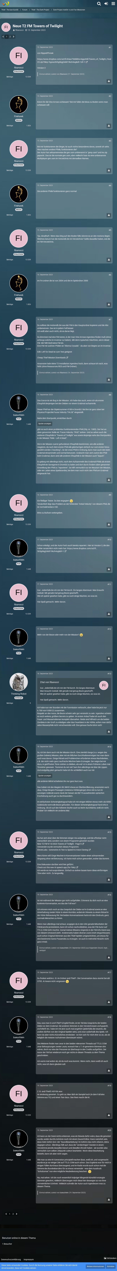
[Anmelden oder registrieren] (106, 3)
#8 (110, 395)
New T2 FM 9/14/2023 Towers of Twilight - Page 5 (59, 844)
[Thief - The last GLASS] (5, 3)
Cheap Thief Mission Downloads (51, 357)
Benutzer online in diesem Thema (19, 1238)
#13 (109, 673)
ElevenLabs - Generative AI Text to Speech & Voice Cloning (62, 850)
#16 (109, 895)
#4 (110, 185)
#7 (110, 319)
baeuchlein (64, 948)
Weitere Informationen (95, 1266)
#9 (110, 495)
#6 (110, 275)
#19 (109, 1085)
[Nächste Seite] (13, 37)
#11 (109, 584)
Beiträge (10, 77)
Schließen (110, 1266)
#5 (110, 230)
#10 (109, 539)
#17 (109, 972)
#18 (109, 1017)
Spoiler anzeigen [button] (44, 424)
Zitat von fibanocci (49, 682)
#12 (109, 629)
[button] (113, 3)
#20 (109, 1130)
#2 (110, 96)
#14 (109, 747)
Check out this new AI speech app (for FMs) (56, 867)
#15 (109, 832)
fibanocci (19, 30)
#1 (110, 47)
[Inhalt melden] (109, 81)
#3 (110, 141)
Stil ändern (111, 1258)
